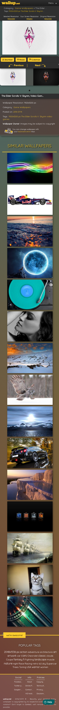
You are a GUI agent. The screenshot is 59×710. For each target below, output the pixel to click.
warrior (36, 667)
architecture (46, 652)
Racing (28, 663)
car (19, 655)
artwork (11, 655)
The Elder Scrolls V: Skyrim (33, 116)
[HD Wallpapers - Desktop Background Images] (11, 3)
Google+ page (18, 689)
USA (29, 667)
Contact (28, 704)
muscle (50, 659)
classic (42, 655)
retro (35, 663)
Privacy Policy (41, 689)
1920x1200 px (15, 116)
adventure (33, 651)
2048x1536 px (11, 651)
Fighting (29, 659)
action (23, 651)
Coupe (9, 659)
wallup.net (7, 699)
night (15, 663)
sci (40, 663)
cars (24, 655)
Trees (16, 667)
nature (8, 663)
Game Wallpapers (21, 107)
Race (21, 663)
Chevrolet (32, 655)
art (55, 651)
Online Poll (29, 686)
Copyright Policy (41, 682)
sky (44, 663)
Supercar (51, 663)
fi (23, 659)
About (29, 682)
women (44, 667)
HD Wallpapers (29, 693)
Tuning (22, 667)
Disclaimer (41, 693)
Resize (22, 60)
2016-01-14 (17, 112)
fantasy (18, 659)
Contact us (29, 689)
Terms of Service (41, 686)
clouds (49, 655)
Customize (35, 60)
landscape (40, 659)
